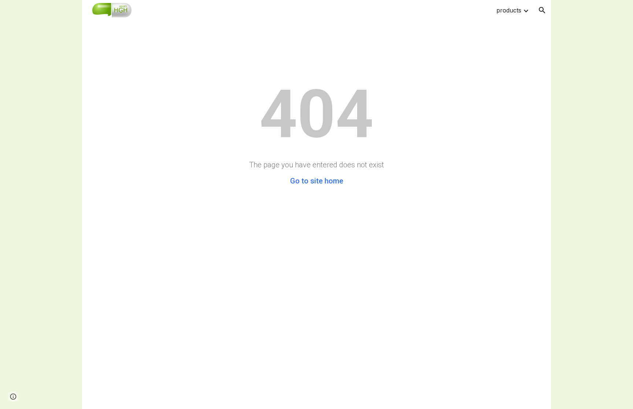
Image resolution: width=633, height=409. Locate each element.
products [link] (508, 10)
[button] (542, 10)
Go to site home (316, 180)
